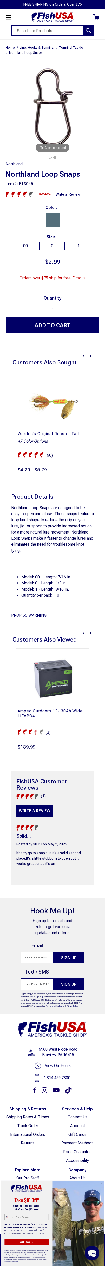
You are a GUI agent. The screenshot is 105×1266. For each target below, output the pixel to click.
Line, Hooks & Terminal (37, 47)
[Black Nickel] (50, 157)
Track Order (27, 1125)
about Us (77, 1178)
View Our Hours (58, 1065)
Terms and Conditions (55, 1006)
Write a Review (34, 810)
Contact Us (77, 1117)
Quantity (52, 298)
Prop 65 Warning (29, 615)
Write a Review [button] (68, 194)
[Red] (54, 157)
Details (79, 278)
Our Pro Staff (27, 1178)
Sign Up (69, 957)
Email (37, 946)
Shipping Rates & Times (27, 1117)
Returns (27, 1143)
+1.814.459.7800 (56, 1077)
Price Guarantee (77, 1151)
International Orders (27, 1134)
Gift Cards (77, 1134)
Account (77, 1125)
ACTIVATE (26, 1242)
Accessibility (77, 1160)
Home (10, 47)
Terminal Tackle (71, 47)
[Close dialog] (101, 1183)
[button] (92, 1253)
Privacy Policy (72, 1006)
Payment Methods (77, 1143)
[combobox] (9, 1217)
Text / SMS (37, 972)
